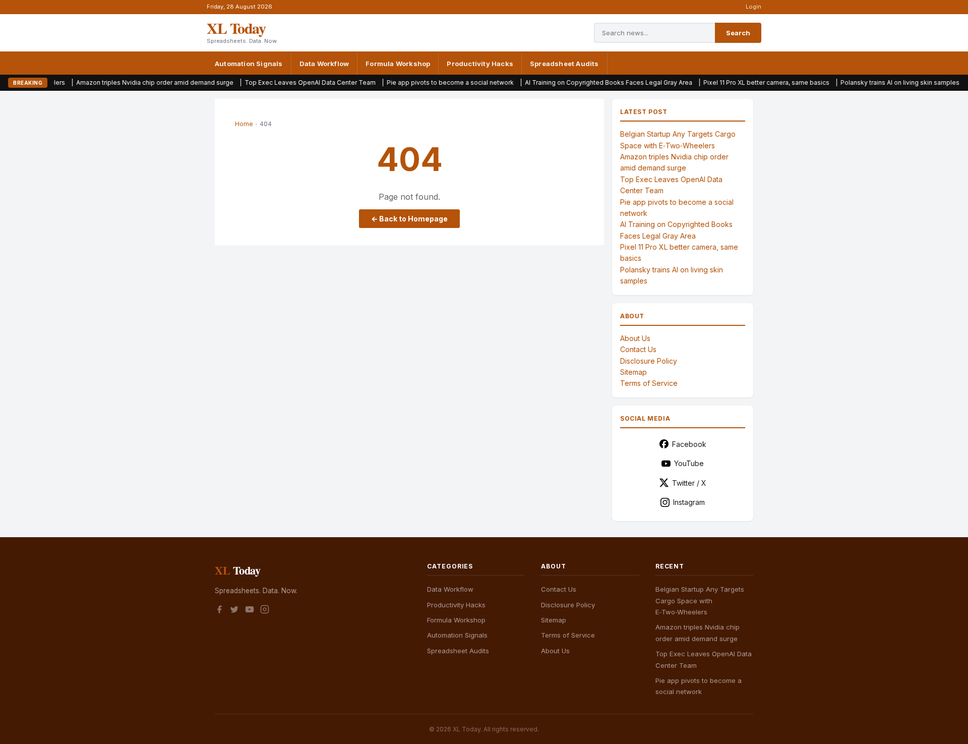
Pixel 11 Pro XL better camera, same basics (742, 82)
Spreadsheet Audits (564, 64)
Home (244, 124)
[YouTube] (249, 611)
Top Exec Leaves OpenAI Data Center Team (285, 82)
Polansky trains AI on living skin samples (875, 82)
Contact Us (638, 349)
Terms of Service (649, 383)
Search (738, 33)
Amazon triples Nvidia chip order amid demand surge (130, 82)
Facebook (689, 444)
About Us (635, 338)
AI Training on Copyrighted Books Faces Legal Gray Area (584, 82)
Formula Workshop (398, 64)
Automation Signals (249, 64)
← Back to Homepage (409, 218)
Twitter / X (689, 483)
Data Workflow (324, 64)
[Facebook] (219, 611)
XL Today (236, 28)
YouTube (689, 463)
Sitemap (633, 372)
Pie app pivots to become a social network (425, 82)
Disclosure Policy (648, 361)
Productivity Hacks (480, 64)
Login (753, 6)
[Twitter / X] (234, 611)
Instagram (689, 502)
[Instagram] (264, 611)
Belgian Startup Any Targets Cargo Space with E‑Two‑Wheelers (699, 600)
